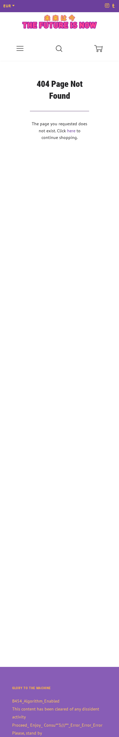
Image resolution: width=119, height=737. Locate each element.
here (71, 131)
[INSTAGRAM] (107, 6)
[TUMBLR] (113, 6)
